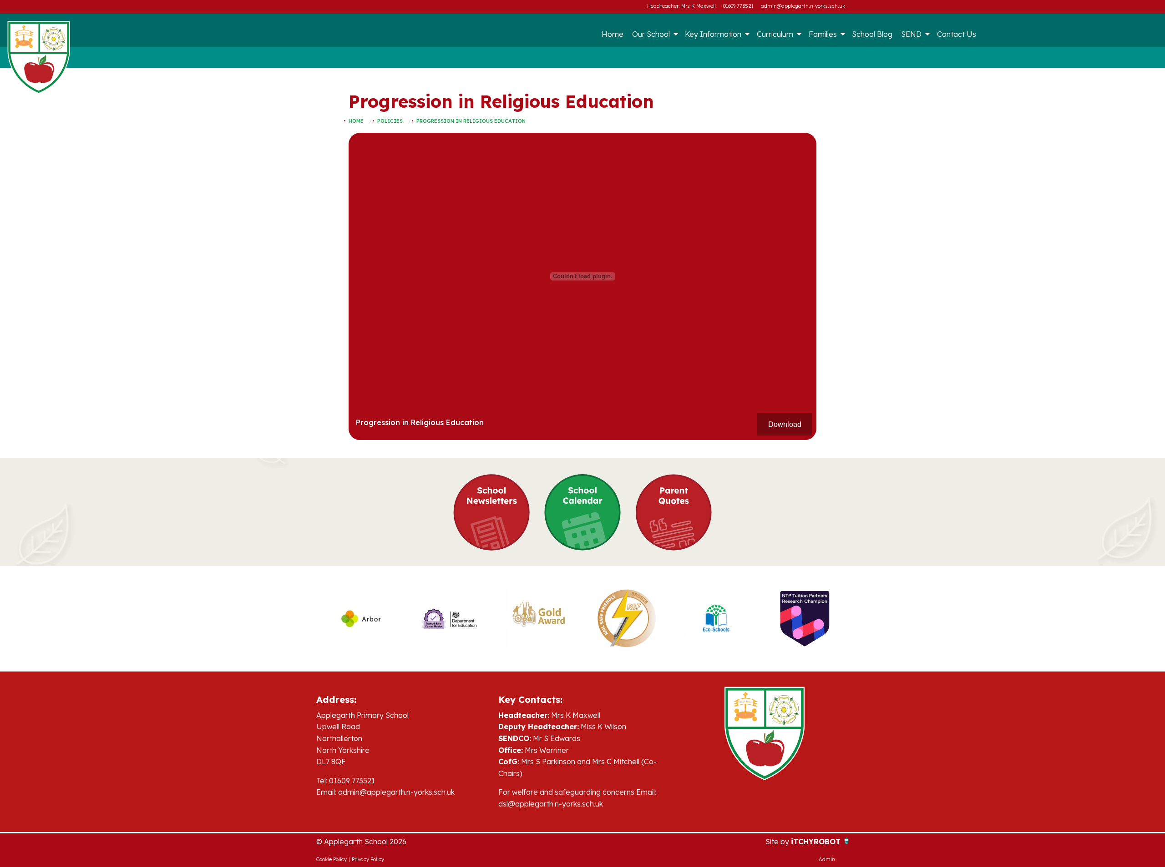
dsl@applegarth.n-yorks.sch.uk (550, 803)
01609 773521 (738, 6)
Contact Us (956, 34)
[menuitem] (612, 34)
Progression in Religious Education (471, 121)
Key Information (713, 34)
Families (823, 34)
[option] (360, 618)
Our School (651, 34)
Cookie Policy (331, 859)
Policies (390, 121)
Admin (827, 859)
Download (784, 424)
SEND (911, 34)
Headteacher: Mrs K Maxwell (681, 6)
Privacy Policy (368, 859)
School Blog (872, 34)
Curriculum (775, 34)
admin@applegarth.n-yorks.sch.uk (803, 6)
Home (612, 34)
